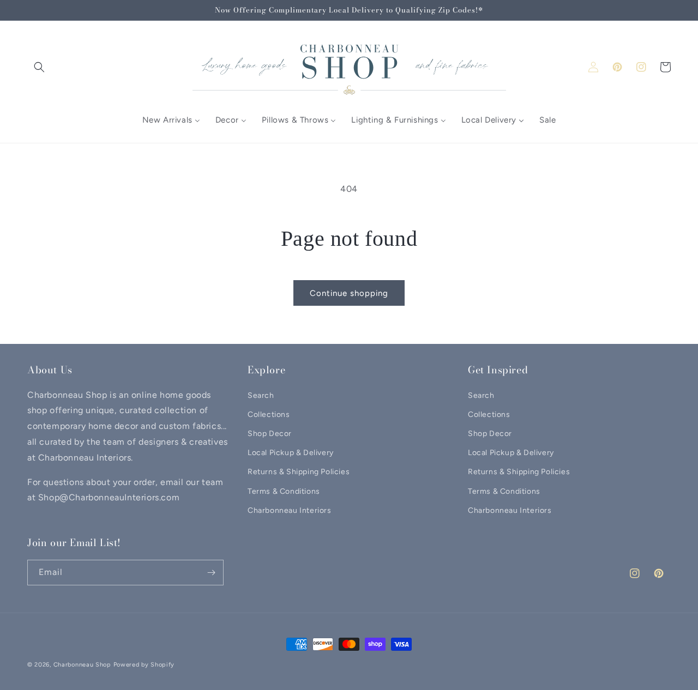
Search (261, 395)
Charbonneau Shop (82, 664)
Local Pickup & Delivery (291, 452)
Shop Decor (270, 433)
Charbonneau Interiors (290, 510)
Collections (269, 414)
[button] (39, 67)
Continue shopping (349, 293)
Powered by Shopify (144, 664)
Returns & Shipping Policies (299, 471)
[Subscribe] (211, 572)
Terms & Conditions (284, 491)
